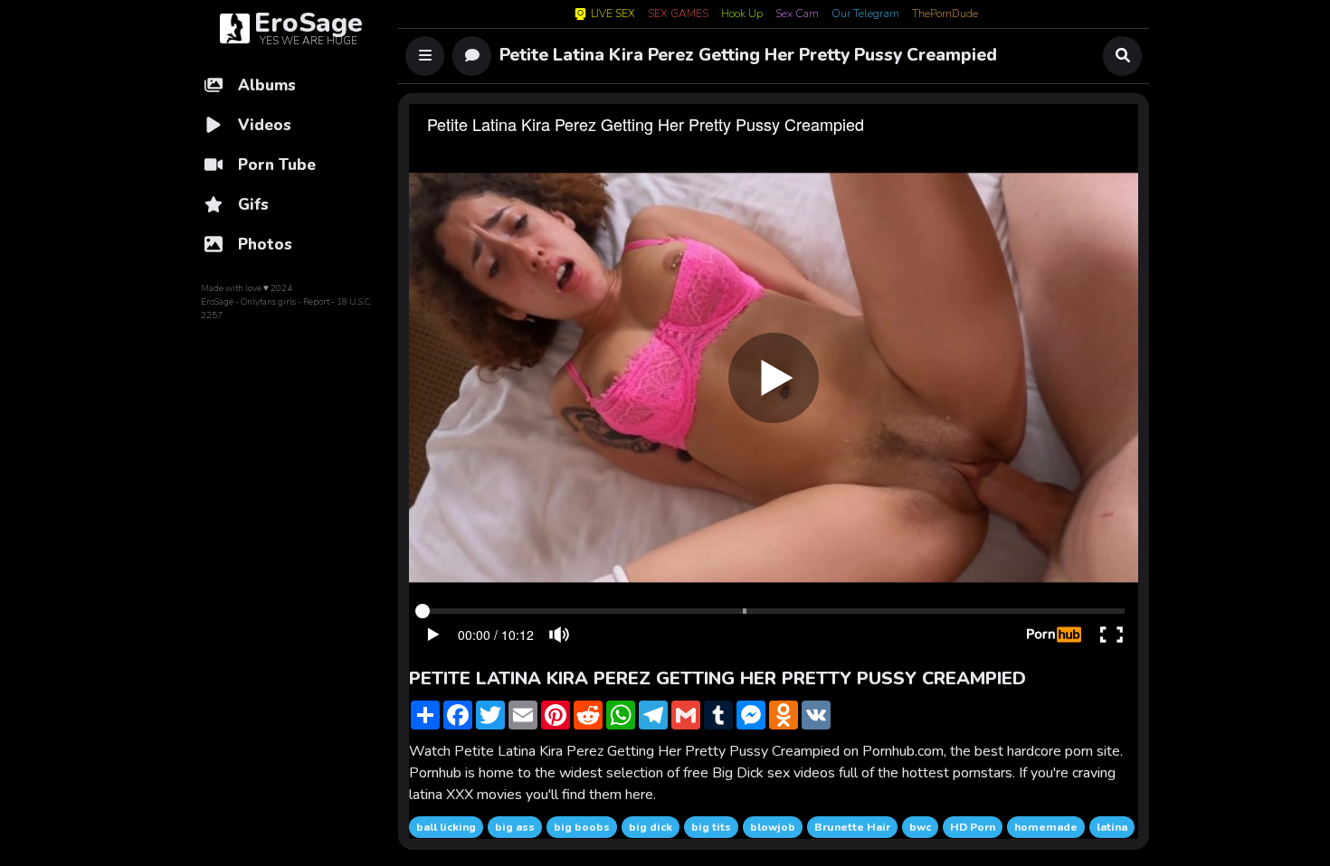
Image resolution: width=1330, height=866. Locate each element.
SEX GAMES (678, 14)
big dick (650, 827)
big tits (711, 827)
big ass (515, 827)
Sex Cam (797, 14)
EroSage (217, 302)
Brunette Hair (852, 827)
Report (316, 302)
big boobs (582, 827)
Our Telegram (865, 14)
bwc (920, 827)
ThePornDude (945, 14)
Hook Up (742, 14)
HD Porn (972, 827)
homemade (1046, 827)
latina (1112, 827)
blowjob (772, 827)
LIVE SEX (613, 14)
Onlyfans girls (268, 302)
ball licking (446, 827)
